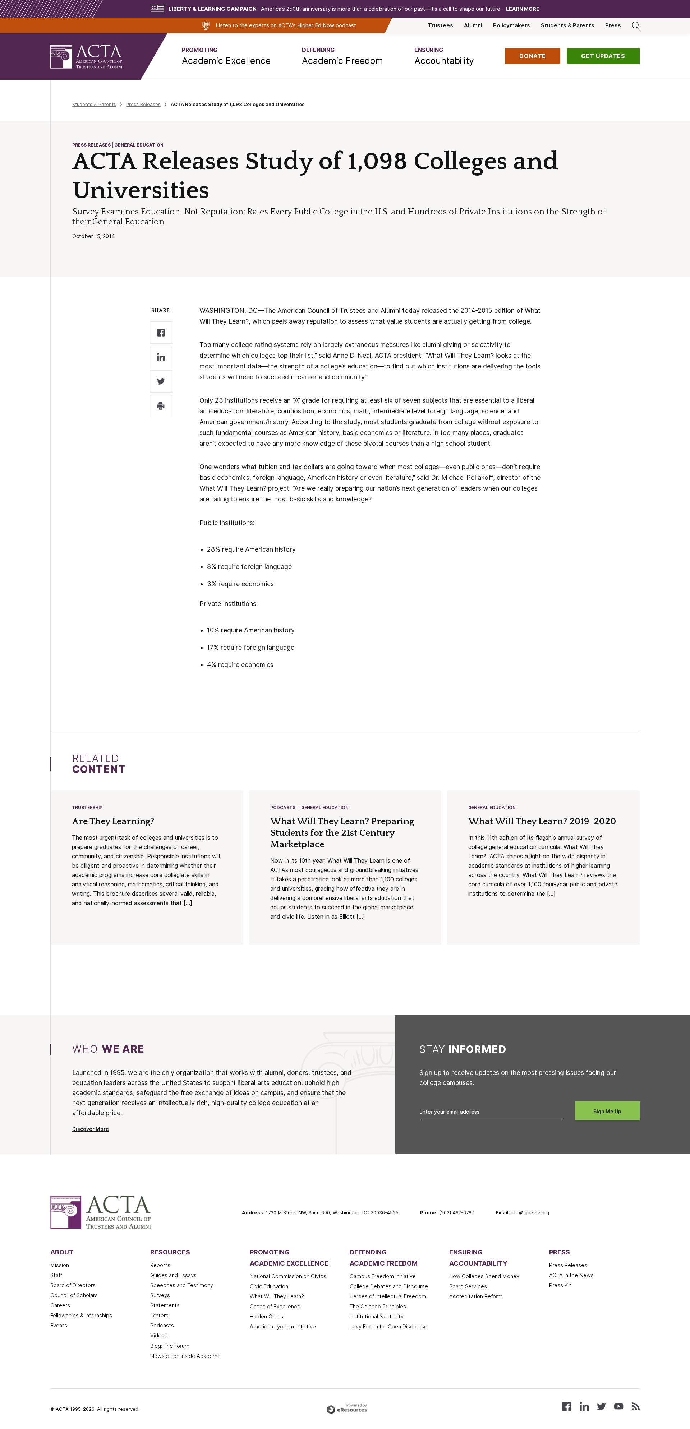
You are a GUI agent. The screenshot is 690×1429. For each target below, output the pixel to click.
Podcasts (282, 807)
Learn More (522, 9)
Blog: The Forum (169, 1346)
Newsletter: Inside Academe (185, 1356)
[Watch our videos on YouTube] (618, 1406)
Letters (159, 1315)
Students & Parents (567, 25)
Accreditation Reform (475, 1296)
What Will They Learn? (277, 1296)
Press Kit (560, 1285)
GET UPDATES (603, 56)
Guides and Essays (173, 1275)
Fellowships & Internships (81, 1315)
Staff (56, 1275)
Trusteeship (87, 807)
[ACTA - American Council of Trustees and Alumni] (95, 56)
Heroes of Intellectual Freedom (388, 1296)
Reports (160, 1265)
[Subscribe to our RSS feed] (636, 1406)
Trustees (440, 25)
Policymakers (511, 25)
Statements (165, 1305)
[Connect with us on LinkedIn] (584, 1406)
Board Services (468, 1286)
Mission (59, 1265)
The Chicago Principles (378, 1306)
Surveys (160, 1295)
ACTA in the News (571, 1275)
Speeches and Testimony (181, 1285)
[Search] (636, 25)
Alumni (473, 25)
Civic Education (269, 1286)
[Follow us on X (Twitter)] (601, 1406)
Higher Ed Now (315, 25)
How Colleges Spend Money (484, 1276)
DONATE (532, 56)
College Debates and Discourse (389, 1286)
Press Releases (143, 104)
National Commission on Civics (288, 1276)
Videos (158, 1335)
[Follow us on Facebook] (566, 1406)
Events (58, 1325)
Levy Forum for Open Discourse (388, 1326)
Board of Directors (73, 1285)
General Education (325, 807)
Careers (60, 1305)
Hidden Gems (266, 1316)
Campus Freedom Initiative (383, 1276)
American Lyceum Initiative (283, 1326)
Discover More (90, 1129)
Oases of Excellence (275, 1306)
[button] (226, 56)
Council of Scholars (74, 1295)
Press (613, 25)
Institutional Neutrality (377, 1316)
